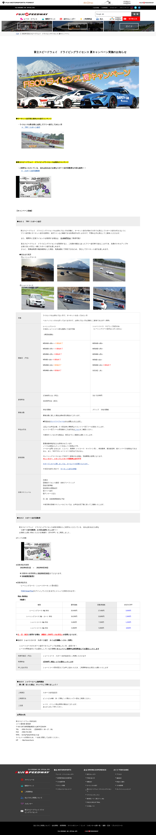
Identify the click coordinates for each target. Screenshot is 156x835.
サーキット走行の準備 (68, 469)
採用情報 (105, 7)
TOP (17, 34)
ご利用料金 (87, 19)
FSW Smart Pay (27, 591)
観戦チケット (50, 19)
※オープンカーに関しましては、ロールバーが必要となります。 (66, 464)
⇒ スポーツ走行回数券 (30, 171)
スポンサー (114, 7)
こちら (77, 429)
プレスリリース (117, 825)
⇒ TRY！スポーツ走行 (30, 127)
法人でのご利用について (33, 798)
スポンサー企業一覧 (93, 825)
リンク (83, 825)
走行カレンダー (69, 19)
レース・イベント (30, 19)
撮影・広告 (106, 825)
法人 (101, 19)
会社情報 (96, 7)
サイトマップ (125, 7)
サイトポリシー (73, 825)
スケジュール (29, 780)
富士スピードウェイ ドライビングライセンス (34, 811)
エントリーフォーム (57, 421)
